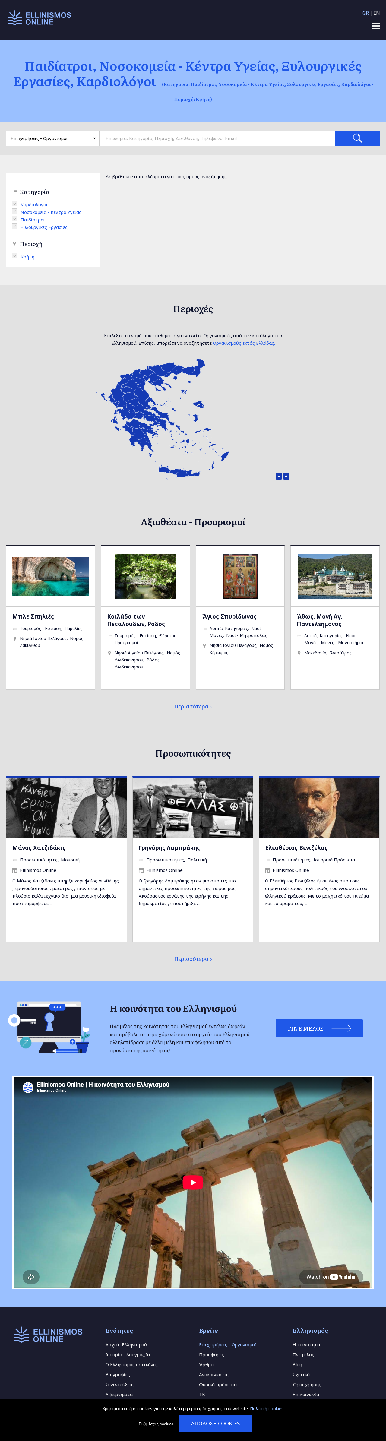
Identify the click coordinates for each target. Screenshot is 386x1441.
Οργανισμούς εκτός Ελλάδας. (244, 343)
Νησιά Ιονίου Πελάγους (43, 638)
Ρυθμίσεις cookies (156, 1424)
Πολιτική (197, 860)
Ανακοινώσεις (214, 1374)
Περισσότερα (191, 706)
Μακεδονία (315, 653)
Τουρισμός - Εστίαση (40, 628)
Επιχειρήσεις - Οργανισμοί (227, 1344)
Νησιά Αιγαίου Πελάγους (139, 653)
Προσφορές (211, 1354)
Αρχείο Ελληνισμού (126, 1344)
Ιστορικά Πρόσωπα (334, 860)
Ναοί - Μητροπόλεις (246, 635)
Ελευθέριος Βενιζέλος (296, 847)
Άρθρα (206, 1364)
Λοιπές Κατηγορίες (229, 628)
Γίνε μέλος (303, 1354)
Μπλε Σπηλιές (33, 616)
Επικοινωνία (306, 1394)
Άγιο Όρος (341, 653)
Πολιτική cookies (266, 1408)
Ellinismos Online (38, 870)
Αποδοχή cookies (215, 1423)
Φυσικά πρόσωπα (218, 1384)
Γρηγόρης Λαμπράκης (169, 847)
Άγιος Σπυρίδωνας (229, 616)
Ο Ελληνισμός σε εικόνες (132, 1364)
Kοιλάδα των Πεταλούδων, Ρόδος (136, 620)
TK (202, 1394)
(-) (16, 203)
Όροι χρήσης (307, 1384)
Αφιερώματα (119, 1394)
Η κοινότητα (306, 1344)
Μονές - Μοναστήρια (342, 642)
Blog (297, 1364)
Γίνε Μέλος (306, 1028)
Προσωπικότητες (39, 860)
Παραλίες (73, 628)
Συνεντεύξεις (120, 1384)
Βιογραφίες (118, 1374)
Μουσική (70, 860)
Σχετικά (301, 1374)
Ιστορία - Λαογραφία (128, 1354)
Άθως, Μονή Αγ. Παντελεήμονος (319, 620)
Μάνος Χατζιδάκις (38, 847)
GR (365, 13)
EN (376, 13)
